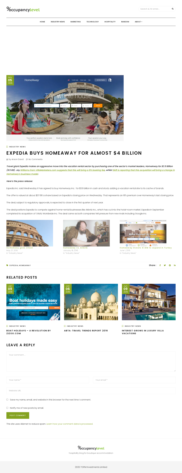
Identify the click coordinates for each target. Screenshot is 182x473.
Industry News (58, 21)
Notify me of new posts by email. (27, 407)
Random (125, 21)
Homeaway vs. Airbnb (75, 247)
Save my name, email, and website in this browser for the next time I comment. (50, 399)
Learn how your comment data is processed (69, 423)
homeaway (25, 265)
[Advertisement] (91, 45)
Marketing (75, 21)
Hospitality (110, 21)
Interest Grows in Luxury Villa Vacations (143, 332)
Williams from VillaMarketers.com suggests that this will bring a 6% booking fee (62, 170)
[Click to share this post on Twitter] (165, 265)
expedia (14, 265)
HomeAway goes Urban (19, 247)
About (138, 21)
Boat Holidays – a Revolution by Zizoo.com (28, 332)
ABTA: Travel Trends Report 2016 (86, 330)
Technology (92, 21)
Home (42, 21)
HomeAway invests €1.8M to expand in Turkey (146, 247)
